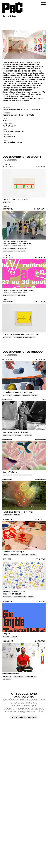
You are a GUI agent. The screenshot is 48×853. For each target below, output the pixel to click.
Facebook (7, 142)
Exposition (22, 248)
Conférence (27, 435)
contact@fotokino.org (13, 131)
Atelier (5, 555)
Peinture (25, 555)
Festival (6, 636)
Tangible (17, 515)
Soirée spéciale (31, 676)
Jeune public (15, 555)
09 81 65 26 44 (9, 126)
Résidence (6, 202)
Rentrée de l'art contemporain (14, 251)
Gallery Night (18, 676)
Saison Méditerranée (30, 395)
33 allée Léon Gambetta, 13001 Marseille (21, 109)
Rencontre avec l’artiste (12, 435)
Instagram (17, 142)
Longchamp (7, 679)
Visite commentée (9, 248)
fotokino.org (8, 137)
